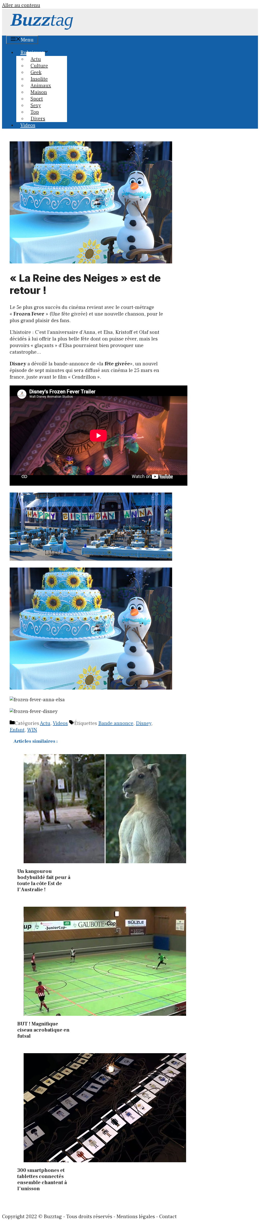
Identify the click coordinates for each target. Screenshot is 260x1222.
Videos (27, 125)
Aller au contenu (21, 5)
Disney (143, 723)
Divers (37, 118)
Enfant (17, 730)
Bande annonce (115, 723)
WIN (32, 730)
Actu (45, 723)
